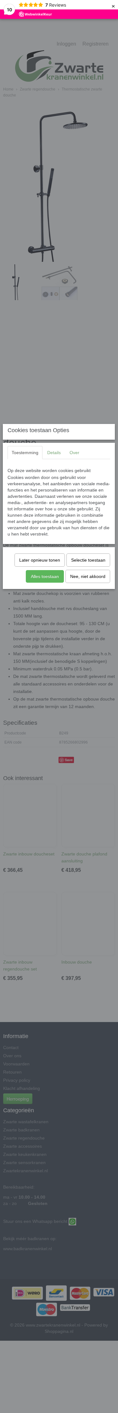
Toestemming (25, 452)
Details (54, 452)
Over (74, 452)
